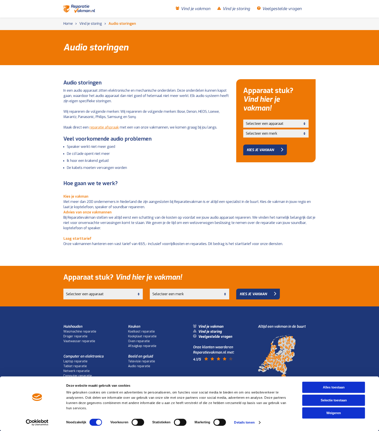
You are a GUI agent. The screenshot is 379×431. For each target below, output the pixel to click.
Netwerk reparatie (76, 371)
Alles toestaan (334, 387)
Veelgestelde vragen (282, 8)
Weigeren (333, 413)
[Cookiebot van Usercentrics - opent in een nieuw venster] (37, 422)
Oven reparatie (139, 341)
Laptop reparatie (75, 361)
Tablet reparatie (75, 366)
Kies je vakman (260, 150)
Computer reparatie (77, 376)
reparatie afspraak (104, 127)
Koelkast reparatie (141, 331)
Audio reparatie (139, 366)
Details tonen (244, 422)
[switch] (138, 422)
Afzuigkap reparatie (142, 346)
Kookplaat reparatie (142, 336)
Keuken (134, 326)
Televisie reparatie (141, 361)
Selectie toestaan (334, 400)
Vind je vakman (195, 8)
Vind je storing (236, 8)
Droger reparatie (75, 336)
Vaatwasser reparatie (79, 341)
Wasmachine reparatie (79, 331)
